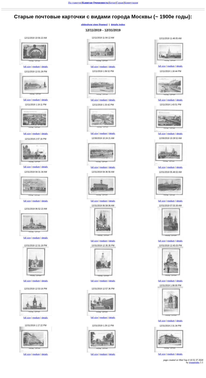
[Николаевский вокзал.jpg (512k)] (103, 198)
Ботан (112, 2)
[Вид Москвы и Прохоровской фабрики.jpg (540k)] (35, 130)
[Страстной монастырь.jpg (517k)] (35, 235)
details (45, 66)
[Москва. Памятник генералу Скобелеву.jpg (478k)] (103, 314)
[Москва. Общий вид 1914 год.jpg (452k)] (103, 130)
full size (27, 66)
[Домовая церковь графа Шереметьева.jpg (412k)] (103, 278)
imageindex (194, 362)
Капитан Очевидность (95, 2)
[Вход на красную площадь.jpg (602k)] (35, 63)
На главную (74, 2)
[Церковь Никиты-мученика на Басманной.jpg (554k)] (170, 238)
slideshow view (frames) (94, 24)
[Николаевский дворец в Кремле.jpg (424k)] (35, 97)
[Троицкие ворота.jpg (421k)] (170, 63)
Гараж (120, 2)
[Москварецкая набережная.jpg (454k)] (170, 97)
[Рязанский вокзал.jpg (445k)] (103, 164)
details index (118, 24)
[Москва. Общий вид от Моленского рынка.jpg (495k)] (170, 130)
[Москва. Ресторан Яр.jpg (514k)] (103, 351)
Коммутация (131, 2)
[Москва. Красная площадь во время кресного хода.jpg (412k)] (35, 164)
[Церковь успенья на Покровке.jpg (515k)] (103, 238)
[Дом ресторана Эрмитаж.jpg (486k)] (170, 351)
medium (36, 66)
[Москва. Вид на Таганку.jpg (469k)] (103, 97)
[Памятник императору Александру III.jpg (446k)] (170, 278)
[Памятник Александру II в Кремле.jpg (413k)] (35, 315)
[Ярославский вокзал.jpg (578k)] (35, 198)
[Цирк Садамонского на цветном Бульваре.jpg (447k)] (170, 318)
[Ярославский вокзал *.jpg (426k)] (170, 164)
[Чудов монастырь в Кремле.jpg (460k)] (103, 63)
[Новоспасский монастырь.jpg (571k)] (170, 198)
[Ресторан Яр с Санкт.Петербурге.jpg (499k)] (35, 351)
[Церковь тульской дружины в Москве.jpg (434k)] (36, 278)
